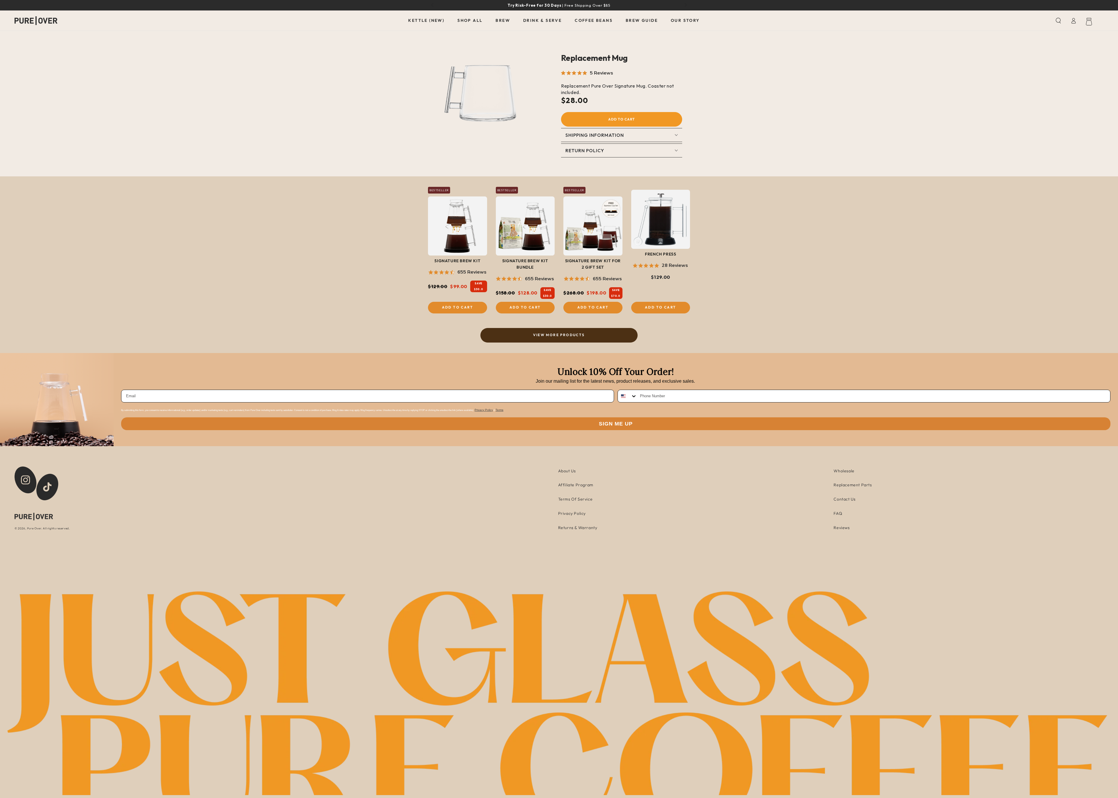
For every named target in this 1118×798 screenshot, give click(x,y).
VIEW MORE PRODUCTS (559, 335)
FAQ (838, 513)
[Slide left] (433, 5)
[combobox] (627, 396)
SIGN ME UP (616, 424)
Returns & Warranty (577, 527)
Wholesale (844, 471)
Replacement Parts (853, 484)
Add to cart (621, 119)
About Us (567, 471)
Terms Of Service (575, 499)
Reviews (842, 527)
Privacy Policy (484, 410)
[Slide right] (685, 5)
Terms (499, 410)
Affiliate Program (575, 484)
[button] (1058, 20)
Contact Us (844, 499)
